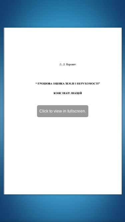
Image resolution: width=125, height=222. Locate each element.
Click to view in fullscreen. (62, 111)
